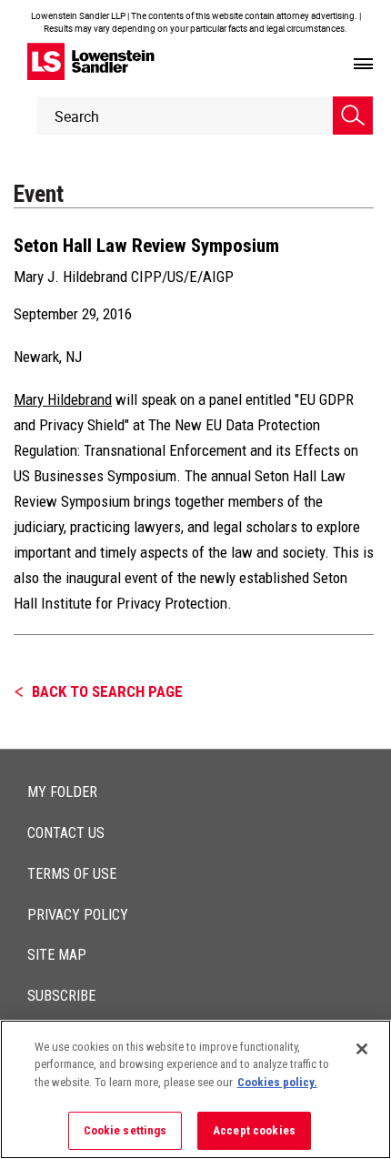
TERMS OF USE (71, 873)
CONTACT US (66, 833)
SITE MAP (56, 954)
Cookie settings (125, 1130)
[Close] (362, 1049)
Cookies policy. (277, 1082)
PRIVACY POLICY (77, 914)
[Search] (353, 115)
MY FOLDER (62, 792)
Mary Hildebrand (63, 399)
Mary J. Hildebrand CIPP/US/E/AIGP (124, 276)
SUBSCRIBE (61, 995)
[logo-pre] (91, 61)
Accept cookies (254, 1130)
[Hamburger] (363, 64)
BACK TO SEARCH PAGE (107, 691)
